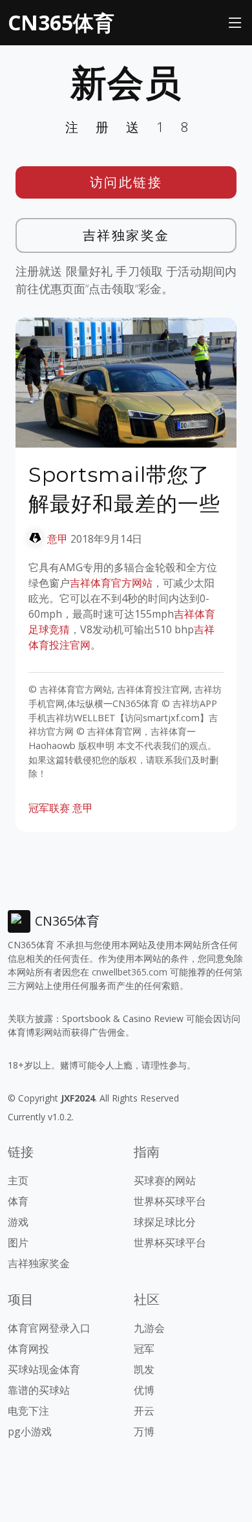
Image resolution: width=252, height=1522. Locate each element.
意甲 (57, 539)
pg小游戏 (30, 1431)
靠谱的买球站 (39, 1390)
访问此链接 (126, 182)
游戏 (18, 1222)
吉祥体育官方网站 (111, 583)
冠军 (144, 1349)
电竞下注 (28, 1411)
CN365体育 (61, 22)
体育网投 (28, 1349)
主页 (18, 1180)
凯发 (144, 1369)
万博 (144, 1431)
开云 (144, 1411)
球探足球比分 (165, 1222)
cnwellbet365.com (129, 972)
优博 (144, 1390)
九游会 (149, 1328)
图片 (18, 1242)
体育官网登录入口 (49, 1328)
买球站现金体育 (44, 1369)
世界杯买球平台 (170, 1201)
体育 (18, 1201)
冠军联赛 (49, 808)
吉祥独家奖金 (126, 235)
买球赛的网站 (165, 1180)
